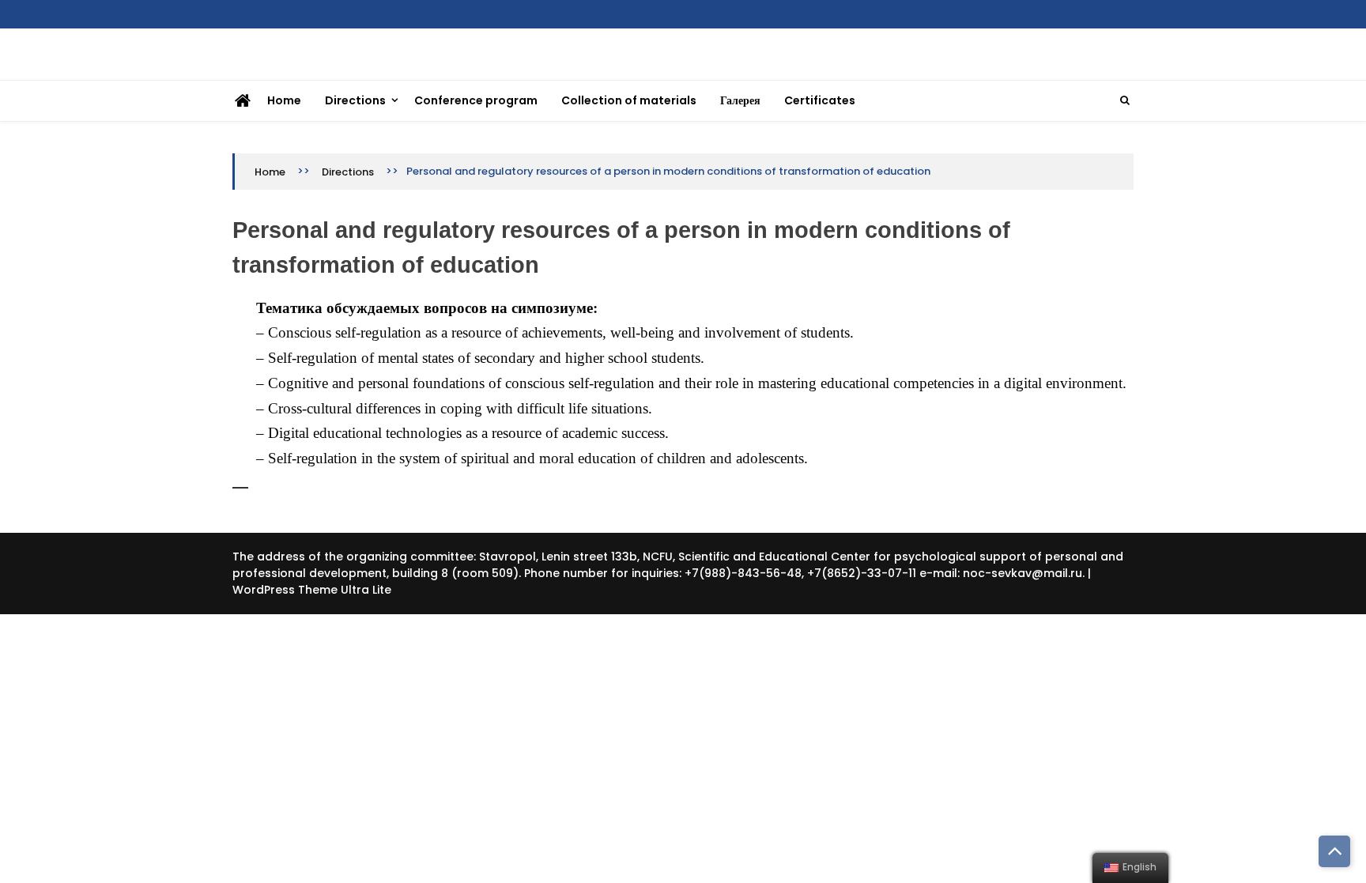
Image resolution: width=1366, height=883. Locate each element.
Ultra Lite (366, 590)
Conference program (476, 100)
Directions (355, 100)
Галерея (740, 100)
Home (284, 100)
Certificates (819, 100)
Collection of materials (628, 100)
